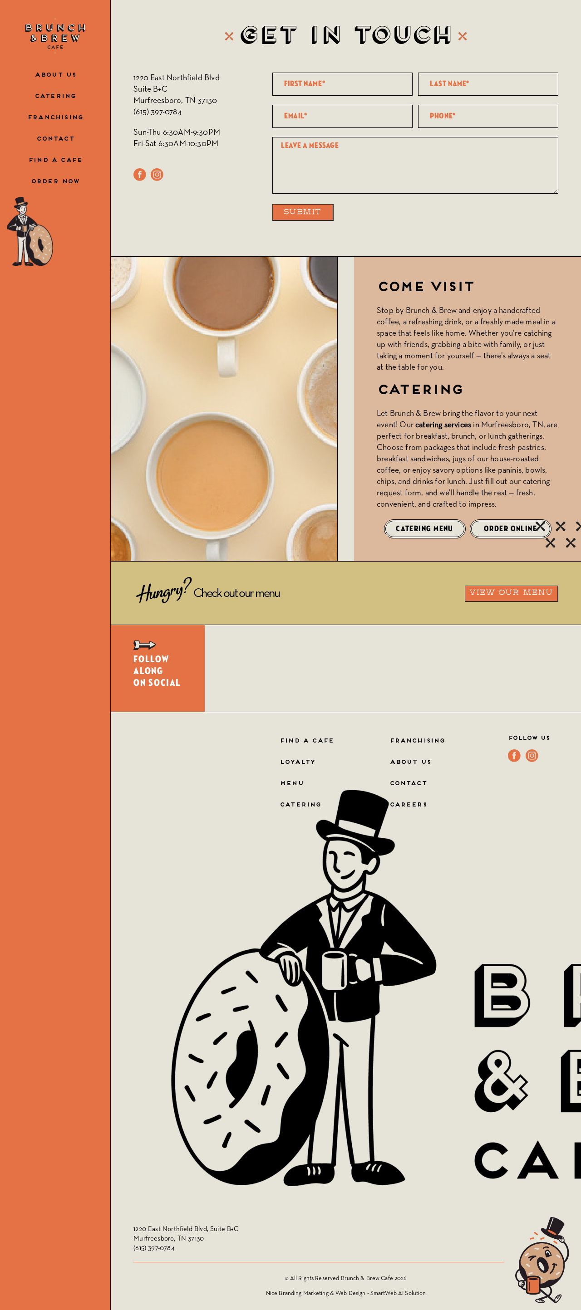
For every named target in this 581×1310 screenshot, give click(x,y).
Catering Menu (424, 529)
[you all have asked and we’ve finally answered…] (530, 668)
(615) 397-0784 (157, 112)
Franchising (55, 118)
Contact (55, 139)
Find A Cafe (307, 741)
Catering (55, 96)
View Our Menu (511, 593)
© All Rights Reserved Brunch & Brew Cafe (339, 1278)
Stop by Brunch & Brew (417, 311)
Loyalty (297, 762)
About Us (55, 75)
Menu (292, 784)
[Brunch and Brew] (55, 35)
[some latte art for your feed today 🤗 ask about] (442, 668)
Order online (510, 529)
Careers (408, 805)
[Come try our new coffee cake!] (354, 668)
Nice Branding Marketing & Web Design (316, 1293)
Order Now (55, 182)
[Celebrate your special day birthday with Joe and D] (265, 668)
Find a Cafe (55, 160)
